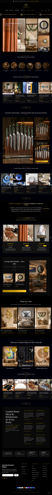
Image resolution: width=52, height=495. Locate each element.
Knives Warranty (35, 476)
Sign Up (16, 475)
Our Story (23, 469)
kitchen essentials (9, 427)
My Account (34, 470)
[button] (1, 237)
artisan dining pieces (11, 426)
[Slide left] (23, 107)
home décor (15, 425)
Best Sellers (45, 468)
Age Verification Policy (27, 492)
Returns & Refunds (35, 474)
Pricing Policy (34, 492)
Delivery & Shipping (35, 472)
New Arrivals (45, 470)
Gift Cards (44, 466)
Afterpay (33, 478)
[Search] (42, 10)
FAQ (33, 466)
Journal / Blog (24, 473)
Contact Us (34, 468)
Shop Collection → (27, 419)
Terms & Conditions (21, 492)
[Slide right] (29, 107)
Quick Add (42, 161)
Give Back (23, 471)
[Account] (45, 10)
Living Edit (44, 472)
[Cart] (49, 10)
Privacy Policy (15, 492)
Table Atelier (45, 476)
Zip (32, 480)
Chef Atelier (45, 474)
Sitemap (38, 492)
